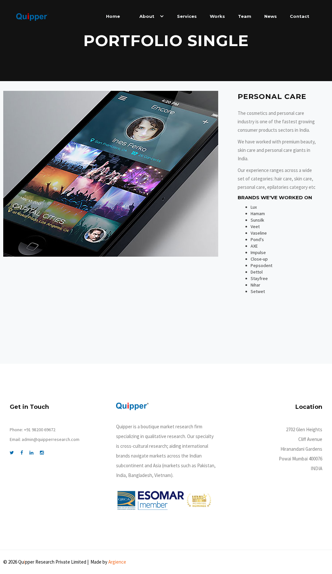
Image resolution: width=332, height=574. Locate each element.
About (146, 16)
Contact (299, 16)
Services (187, 16)
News (270, 16)
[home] (32, 17)
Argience (117, 562)
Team (244, 16)
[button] (148, 16)
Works (217, 16)
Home (113, 16)
